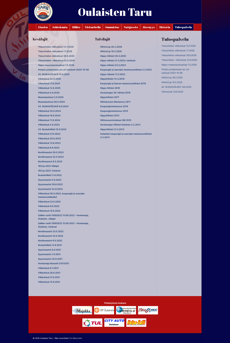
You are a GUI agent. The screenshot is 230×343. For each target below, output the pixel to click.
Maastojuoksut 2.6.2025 (50, 97)
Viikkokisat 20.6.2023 (49, 138)
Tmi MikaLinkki (75, 338)
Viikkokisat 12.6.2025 (49, 88)
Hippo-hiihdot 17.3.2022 (112, 74)
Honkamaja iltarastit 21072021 (53, 263)
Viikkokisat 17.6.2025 (49, 83)
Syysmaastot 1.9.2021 (49, 254)
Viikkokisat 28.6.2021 (49, 272)
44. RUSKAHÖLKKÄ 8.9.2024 (53, 106)
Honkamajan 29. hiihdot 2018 (115, 92)
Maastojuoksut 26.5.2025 (51, 101)
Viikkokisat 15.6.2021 (49, 282)
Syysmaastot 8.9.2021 (49, 249)
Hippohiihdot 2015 (109, 115)
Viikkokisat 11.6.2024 (49, 120)
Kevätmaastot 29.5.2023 (50, 152)
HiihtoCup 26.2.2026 (111, 46)
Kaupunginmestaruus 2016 (114, 106)
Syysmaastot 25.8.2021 (50, 259)
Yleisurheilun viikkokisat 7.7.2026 (55, 51)
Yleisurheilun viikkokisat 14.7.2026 (56, 46)
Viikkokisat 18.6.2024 (49, 115)
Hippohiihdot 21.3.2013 (112, 129)
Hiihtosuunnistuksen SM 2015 (115, 120)
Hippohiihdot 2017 (109, 97)
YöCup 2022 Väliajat (48, 166)
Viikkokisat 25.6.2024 (49, 111)
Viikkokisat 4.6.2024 (49, 124)
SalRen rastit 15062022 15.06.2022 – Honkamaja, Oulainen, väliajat (63, 217)
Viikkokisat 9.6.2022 (48, 206)
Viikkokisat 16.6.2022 (49, 210)
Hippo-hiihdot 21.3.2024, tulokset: (118, 60)
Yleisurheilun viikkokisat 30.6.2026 (56, 56)
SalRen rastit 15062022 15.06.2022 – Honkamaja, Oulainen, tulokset (63, 225)
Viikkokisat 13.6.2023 (49, 143)
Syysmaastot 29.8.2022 (50, 184)
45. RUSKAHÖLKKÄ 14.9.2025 (53, 74)
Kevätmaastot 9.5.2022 (50, 240)
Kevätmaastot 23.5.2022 (50, 231)
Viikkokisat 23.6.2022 (49, 201)
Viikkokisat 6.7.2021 (48, 268)
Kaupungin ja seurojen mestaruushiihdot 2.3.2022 (126, 69)
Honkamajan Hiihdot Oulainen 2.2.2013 (120, 124)
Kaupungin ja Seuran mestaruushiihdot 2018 (123, 83)
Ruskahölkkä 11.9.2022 (50, 175)
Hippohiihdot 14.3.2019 (112, 78)
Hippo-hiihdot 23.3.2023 (113, 65)
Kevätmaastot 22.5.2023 (50, 156)
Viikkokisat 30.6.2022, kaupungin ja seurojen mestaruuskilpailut (61, 195)
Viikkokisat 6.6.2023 (48, 147)
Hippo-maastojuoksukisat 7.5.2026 (56, 65)
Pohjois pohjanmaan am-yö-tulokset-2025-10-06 (63, 69)
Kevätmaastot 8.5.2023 (50, 161)
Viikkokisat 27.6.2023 (49, 133)
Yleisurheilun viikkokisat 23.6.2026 (56, 60)
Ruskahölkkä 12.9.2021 (50, 245)
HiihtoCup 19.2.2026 (111, 51)
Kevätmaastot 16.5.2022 (50, 236)
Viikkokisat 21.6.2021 (49, 277)
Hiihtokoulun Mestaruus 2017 (115, 101)
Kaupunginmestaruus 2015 (114, 111)
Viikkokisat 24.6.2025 (49, 78)
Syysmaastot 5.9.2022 (49, 179)
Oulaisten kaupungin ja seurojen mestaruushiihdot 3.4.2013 (126, 135)
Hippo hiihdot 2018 (110, 88)
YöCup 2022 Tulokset (49, 170)
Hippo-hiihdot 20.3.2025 (113, 56)
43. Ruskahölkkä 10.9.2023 (52, 129)
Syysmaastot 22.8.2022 (50, 189)
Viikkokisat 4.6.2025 (48, 92)
